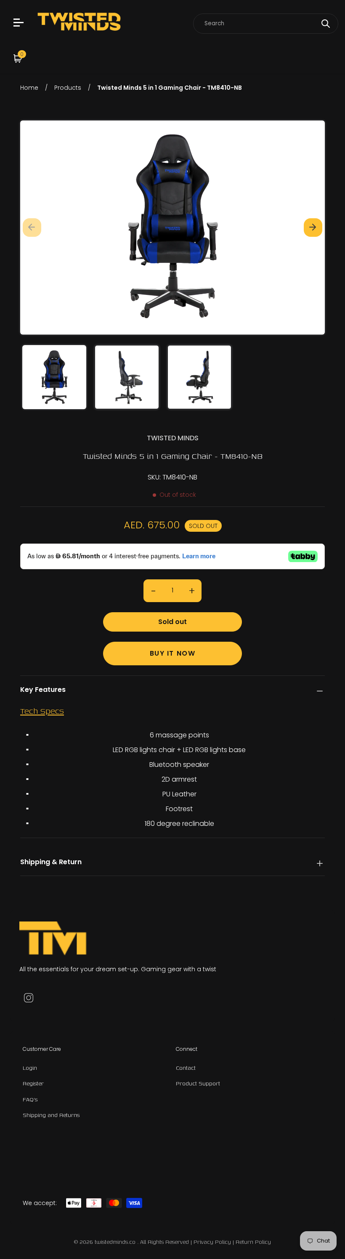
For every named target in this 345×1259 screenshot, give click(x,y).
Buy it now (173, 653)
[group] (54, 377)
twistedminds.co (116, 1242)
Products (67, 87)
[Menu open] (19, 23)
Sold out (172, 622)
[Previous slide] (32, 227)
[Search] (325, 23)
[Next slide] (313, 227)
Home (29, 87)
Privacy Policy (212, 1242)
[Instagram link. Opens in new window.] (28, 997)
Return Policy (253, 1242)
